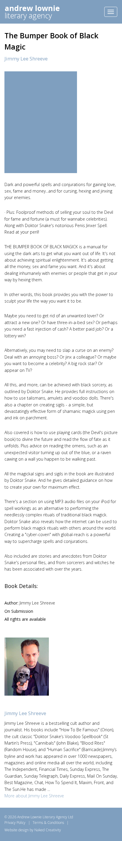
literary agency (32, 11)
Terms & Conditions (48, 822)
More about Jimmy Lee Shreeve (34, 796)
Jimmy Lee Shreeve (26, 58)
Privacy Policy (14, 822)
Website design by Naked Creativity (32, 829)
